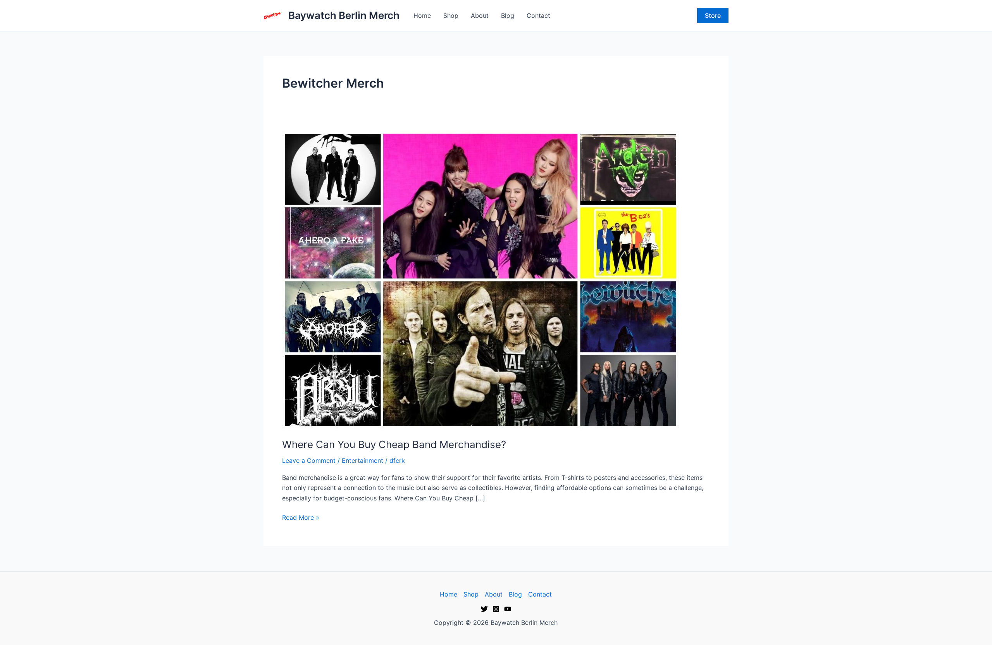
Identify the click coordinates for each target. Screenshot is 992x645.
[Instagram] (496, 608)
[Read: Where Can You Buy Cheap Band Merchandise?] (480, 279)
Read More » (300, 516)
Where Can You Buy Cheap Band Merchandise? (394, 444)
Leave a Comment (309, 460)
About (480, 15)
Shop (450, 15)
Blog (507, 15)
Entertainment (362, 460)
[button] (712, 15)
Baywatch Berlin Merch (344, 15)
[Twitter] (484, 608)
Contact (538, 15)
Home (422, 15)
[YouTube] (507, 608)
